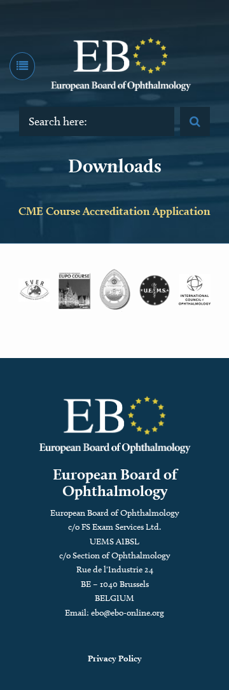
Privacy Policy (115, 658)
